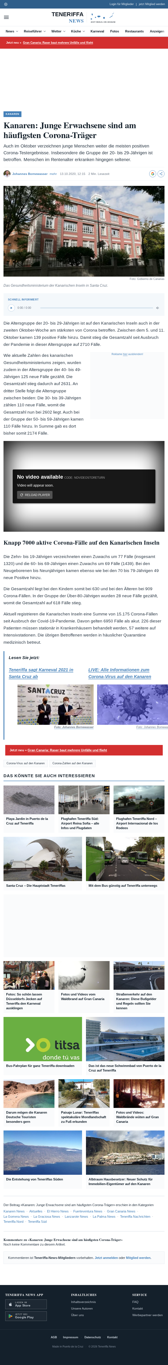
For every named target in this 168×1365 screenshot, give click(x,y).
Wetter (56, 31)
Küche (76, 31)
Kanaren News (14, 1211)
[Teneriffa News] (84, 17)
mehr (53, 174)
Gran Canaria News (121, 1211)
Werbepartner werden (147, 1315)
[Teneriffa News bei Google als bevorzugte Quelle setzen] (152, 173)
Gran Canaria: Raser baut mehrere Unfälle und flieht (58, 42)
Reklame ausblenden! (127, 354)
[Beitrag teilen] (161, 173)
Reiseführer (33, 31)
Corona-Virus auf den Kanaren (26, 763)
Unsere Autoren (82, 1308)
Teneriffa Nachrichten (135, 1216)
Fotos (114, 31)
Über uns (77, 1315)
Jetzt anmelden (106, 1258)
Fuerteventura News (87, 1211)
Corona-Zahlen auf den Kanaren (72, 763)
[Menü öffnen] (6, 17)
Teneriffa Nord (13, 1221)
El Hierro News (58, 1211)
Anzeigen (157, 31)
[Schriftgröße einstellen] (5, 4)
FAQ (135, 1302)
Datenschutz (92, 1337)
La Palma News (104, 1216)
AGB (54, 1337)
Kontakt (137, 1308)
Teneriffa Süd (37, 1221)
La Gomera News (16, 1216)
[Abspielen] (11, 307)
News (10, 31)
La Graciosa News (46, 1216)
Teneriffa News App (24, 1294)
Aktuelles (35, 1211)
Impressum (70, 1337)
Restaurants (134, 31)
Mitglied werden (138, 1258)
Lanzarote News (76, 1216)
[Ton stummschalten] (158, 308)
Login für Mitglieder (122, 4)
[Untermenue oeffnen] (18, 31)
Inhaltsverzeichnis (83, 1302)
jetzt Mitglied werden (152, 4)
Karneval (97, 31)
